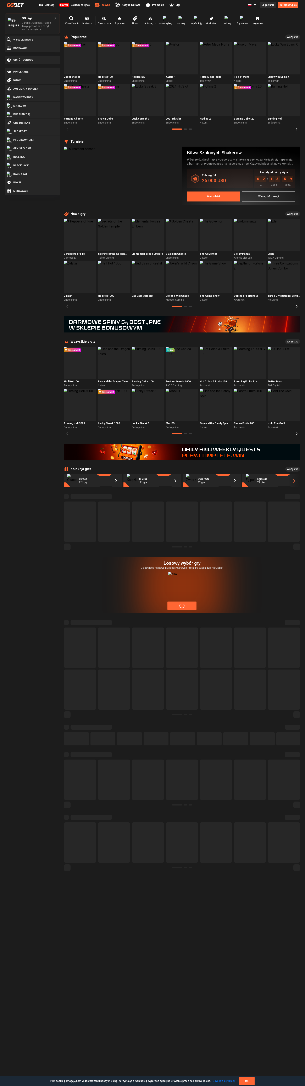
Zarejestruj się (288, 5)
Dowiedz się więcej (224, 1081)
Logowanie (267, 5)
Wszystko (292, 37)
